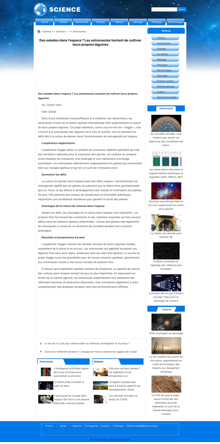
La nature (162, 54)
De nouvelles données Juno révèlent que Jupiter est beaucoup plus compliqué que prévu (166, 139)
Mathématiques (166, 86)
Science (46, 31)
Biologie (138, 22)
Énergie (100, 22)
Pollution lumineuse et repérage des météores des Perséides (166, 265)
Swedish (105, 425)
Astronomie (81, 22)
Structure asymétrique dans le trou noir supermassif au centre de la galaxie (166, 205)
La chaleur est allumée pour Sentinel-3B (166, 235)
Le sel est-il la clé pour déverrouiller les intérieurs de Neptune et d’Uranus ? (87, 343)
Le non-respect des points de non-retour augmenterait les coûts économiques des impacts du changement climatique (166, 364)
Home (44, 22)
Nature (119, 22)
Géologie (162, 75)
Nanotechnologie (166, 97)
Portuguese (91, 425)
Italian (63, 425)
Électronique (175, 22)
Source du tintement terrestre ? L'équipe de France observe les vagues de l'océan (90, 351)
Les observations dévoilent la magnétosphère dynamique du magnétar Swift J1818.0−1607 (166, 173)
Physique (157, 22)
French (49, 425)
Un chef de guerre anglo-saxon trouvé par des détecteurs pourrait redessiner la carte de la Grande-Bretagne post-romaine (166, 404)
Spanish (77, 425)
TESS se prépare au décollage (166, 333)
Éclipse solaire (165, 80)
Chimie (63, 22)
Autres (160, 91)
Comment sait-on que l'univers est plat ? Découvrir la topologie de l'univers (166, 297)
